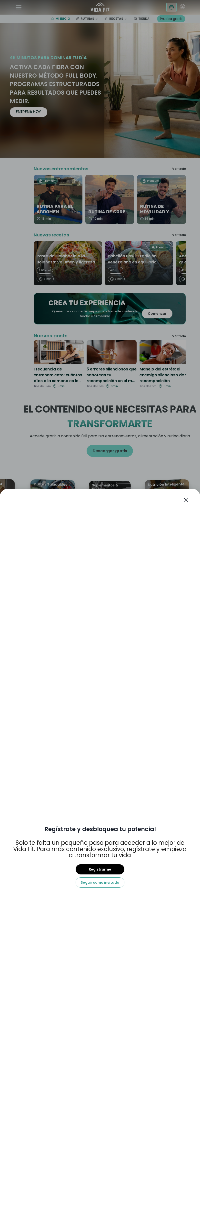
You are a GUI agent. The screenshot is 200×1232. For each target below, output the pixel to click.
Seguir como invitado (100, 882)
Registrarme (100, 869)
